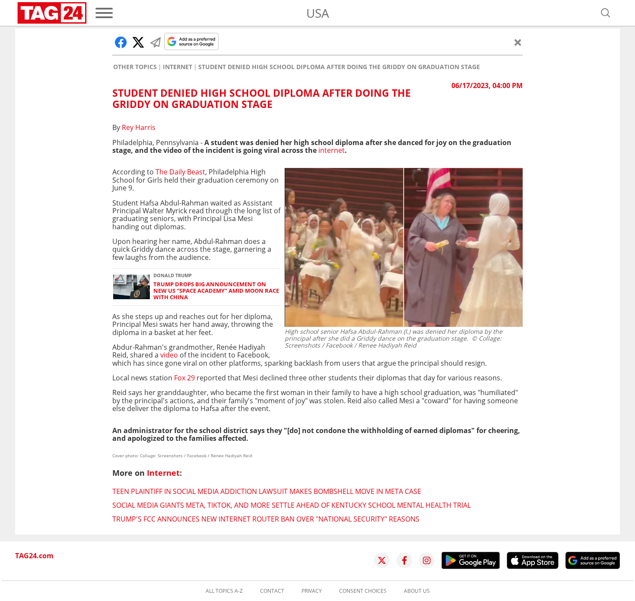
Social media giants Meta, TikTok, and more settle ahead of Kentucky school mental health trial (291, 505)
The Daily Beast (180, 172)
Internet (177, 66)
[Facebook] (404, 560)
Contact (272, 591)
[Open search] (605, 13)
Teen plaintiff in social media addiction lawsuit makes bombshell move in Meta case (266, 491)
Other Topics (135, 66)
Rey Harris (139, 127)
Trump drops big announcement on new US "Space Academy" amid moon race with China (216, 291)
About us (417, 591)
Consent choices (363, 591)
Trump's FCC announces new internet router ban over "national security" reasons (265, 519)
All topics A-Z (224, 591)
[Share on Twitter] (138, 42)
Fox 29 (184, 378)
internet (331, 150)
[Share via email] (155, 42)
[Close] (518, 42)
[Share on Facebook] (121, 42)
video (169, 355)
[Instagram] (427, 560)
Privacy (312, 591)
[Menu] (104, 12)
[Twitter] (382, 560)
